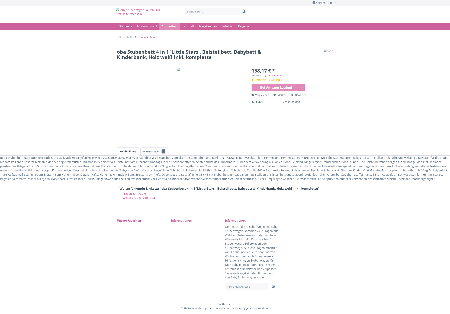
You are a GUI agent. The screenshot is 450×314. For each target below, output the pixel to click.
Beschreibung (128, 151)
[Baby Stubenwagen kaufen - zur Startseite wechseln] (142, 14)
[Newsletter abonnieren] (273, 286)
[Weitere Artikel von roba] (328, 55)
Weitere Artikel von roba (138, 198)
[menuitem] (216, 11)
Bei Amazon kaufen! (276, 87)
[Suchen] (243, 11)
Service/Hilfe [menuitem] (324, 3)
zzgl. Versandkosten (272, 75)
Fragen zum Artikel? (135, 194)
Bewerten (300, 95)
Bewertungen (153, 151)
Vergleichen (262, 95)
